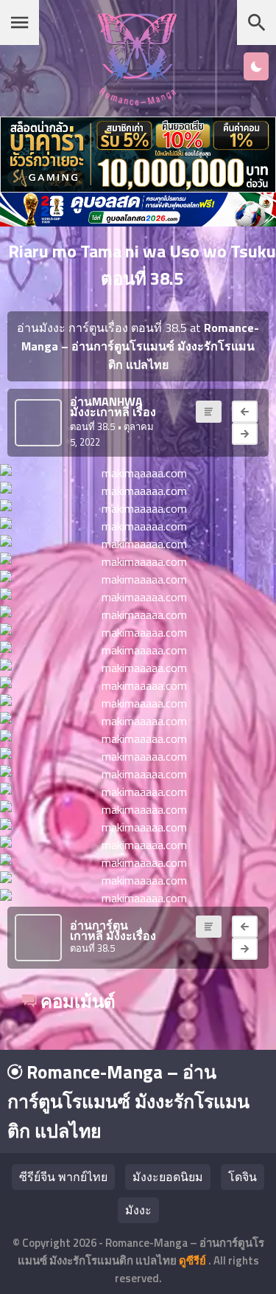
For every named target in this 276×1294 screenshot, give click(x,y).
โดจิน (242, 1177)
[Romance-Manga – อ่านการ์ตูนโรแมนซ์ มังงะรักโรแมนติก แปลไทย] (137, 101)
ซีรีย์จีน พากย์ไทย (63, 1177)
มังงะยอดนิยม (167, 1177)
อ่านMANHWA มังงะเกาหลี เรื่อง (113, 406)
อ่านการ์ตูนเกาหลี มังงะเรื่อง (113, 930)
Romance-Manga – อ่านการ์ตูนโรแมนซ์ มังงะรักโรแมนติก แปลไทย (128, 1101)
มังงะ (138, 1210)
